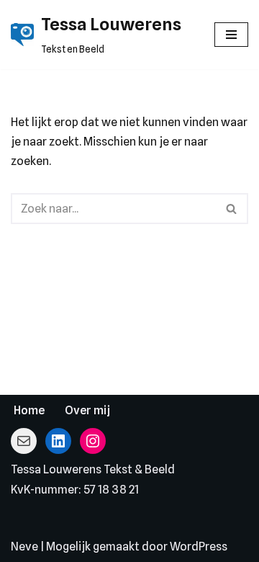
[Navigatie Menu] (231, 34)
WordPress (198, 546)
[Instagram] (93, 441)
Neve (24, 546)
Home (29, 410)
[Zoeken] (232, 208)
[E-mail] (24, 441)
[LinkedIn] (58, 441)
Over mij (87, 410)
